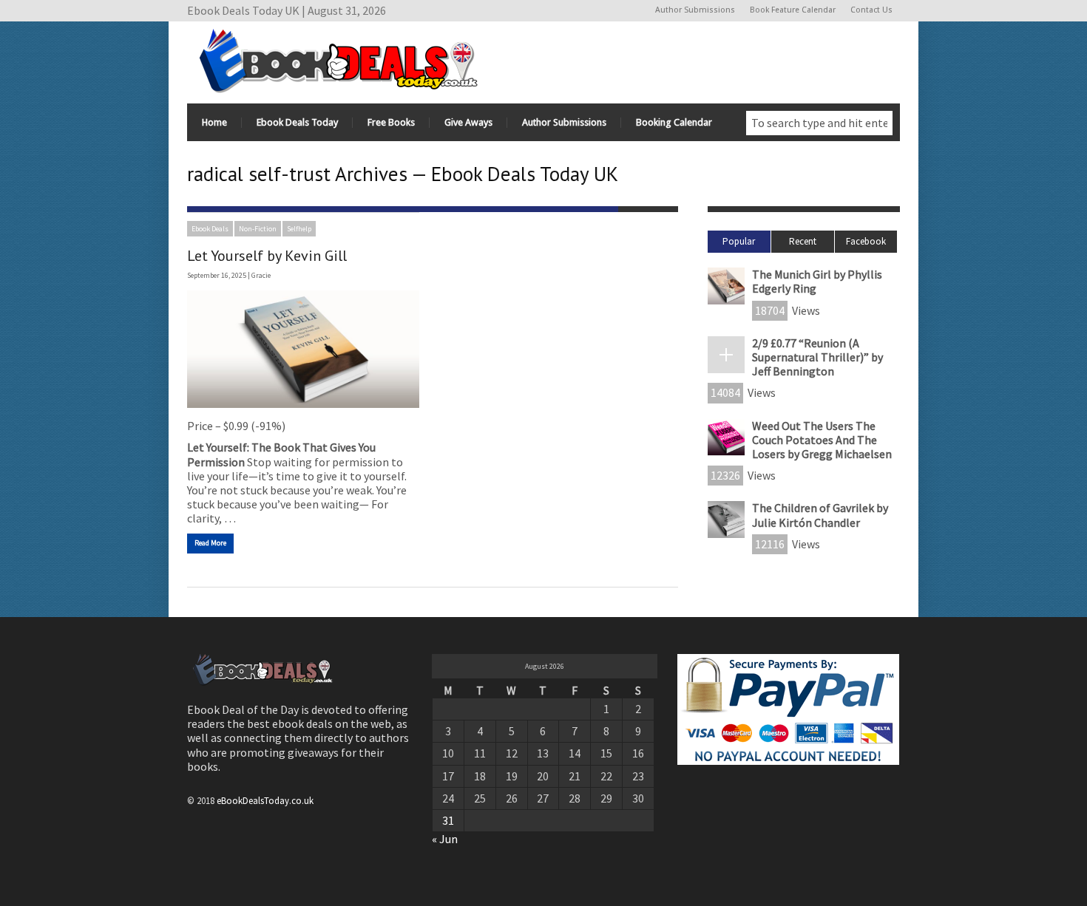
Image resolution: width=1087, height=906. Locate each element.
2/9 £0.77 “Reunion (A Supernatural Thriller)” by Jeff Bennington (817, 357)
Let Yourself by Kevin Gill (267, 255)
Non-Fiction (258, 229)
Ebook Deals (210, 229)
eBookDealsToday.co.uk (265, 800)
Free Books (391, 122)
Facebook (866, 241)
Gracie (261, 275)
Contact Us (871, 10)
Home (214, 122)
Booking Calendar (674, 122)
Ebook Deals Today (297, 122)
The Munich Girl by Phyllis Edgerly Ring (817, 281)
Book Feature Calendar (793, 10)
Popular (738, 241)
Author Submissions (695, 10)
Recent (802, 241)
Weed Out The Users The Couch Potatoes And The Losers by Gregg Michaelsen (822, 439)
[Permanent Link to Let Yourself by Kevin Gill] (303, 349)
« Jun (445, 838)
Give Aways (468, 122)
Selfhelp (299, 229)
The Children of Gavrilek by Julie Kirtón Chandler (820, 514)
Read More (210, 543)
